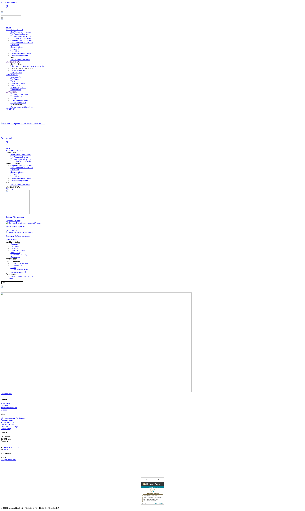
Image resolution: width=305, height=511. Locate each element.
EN (7, 8)
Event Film (14, 45)
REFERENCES (12, 75)
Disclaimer (5, 406)
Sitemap (4, 410)
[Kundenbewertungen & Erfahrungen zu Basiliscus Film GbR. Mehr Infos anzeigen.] (152, 504)
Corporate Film (16, 77)
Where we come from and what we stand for (27, 66)
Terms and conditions (9, 408)
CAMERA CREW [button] (13, 187)
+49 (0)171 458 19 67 (11, 449)
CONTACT (10, 109)
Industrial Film (15, 49)
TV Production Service (19, 34)
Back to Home (6, 394)
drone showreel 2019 (18, 103)
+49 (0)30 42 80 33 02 (11, 447)
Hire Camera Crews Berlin (20, 32)
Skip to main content (8, 2)
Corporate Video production (21, 40)
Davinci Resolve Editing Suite (21, 107)
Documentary (15, 90)
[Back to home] (11, 15)
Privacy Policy (6, 403)
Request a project (7, 138)
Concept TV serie (7, 424)
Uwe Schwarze (16, 73)
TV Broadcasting (7, 422)
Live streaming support (19, 55)
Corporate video (7, 420)
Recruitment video (17, 47)
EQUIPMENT (11, 92)
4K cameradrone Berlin (19, 100)
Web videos (14, 51)
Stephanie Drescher (17, 70)
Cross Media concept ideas (20, 53)
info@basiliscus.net (8, 460)
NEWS (8, 28)
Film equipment (16, 96)
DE (7, 6)
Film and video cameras (19, 94)
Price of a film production (20, 60)
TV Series (14, 81)
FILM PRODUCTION (14, 30)
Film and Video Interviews (20, 36)
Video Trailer (15, 85)
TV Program (15, 79)
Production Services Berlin (20, 38)
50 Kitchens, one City (18, 88)
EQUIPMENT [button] (11, 259)
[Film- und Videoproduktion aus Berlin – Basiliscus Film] (26, 124)
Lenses (13, 98)
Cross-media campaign (9, 426)
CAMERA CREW (13, 62)
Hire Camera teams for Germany (13, 418)
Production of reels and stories (21, 43)
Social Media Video (17, 83)
